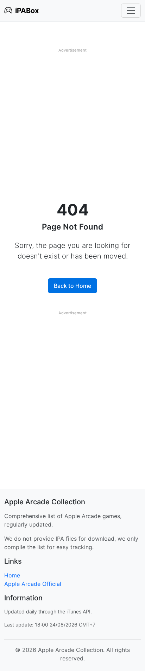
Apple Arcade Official (32, 583)
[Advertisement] (72, 128)
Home (12, 575)
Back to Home (72, 285)
